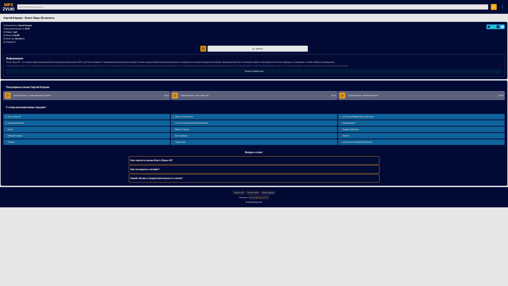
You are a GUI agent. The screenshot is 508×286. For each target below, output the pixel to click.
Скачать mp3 (239, 193)
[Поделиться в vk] (498, 26)
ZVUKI (9, 7)
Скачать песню (252, 193)
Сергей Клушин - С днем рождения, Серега (32, 95)
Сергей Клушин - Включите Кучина (363, 95)
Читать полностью (254, 71)
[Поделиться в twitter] (488, 26)
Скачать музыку (268, 193)
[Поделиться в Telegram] (502, 26)
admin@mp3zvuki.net (259, 197)
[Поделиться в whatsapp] (493, 26)
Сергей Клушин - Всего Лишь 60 (194, 95)
